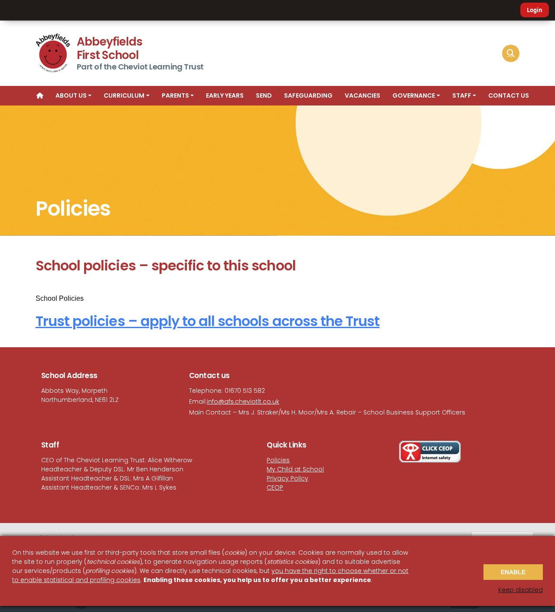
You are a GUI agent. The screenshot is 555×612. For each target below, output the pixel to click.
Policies (278, 460)
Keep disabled (520, 590)
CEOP (275, 487)
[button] (510, 53)
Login (534, 10)
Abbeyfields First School (109, 48)
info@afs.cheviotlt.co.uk (243, 401)
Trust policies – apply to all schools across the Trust (207, 321)
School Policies (60, 298)
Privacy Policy (287, 478)
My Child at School (295, 469)
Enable (513, 572)
